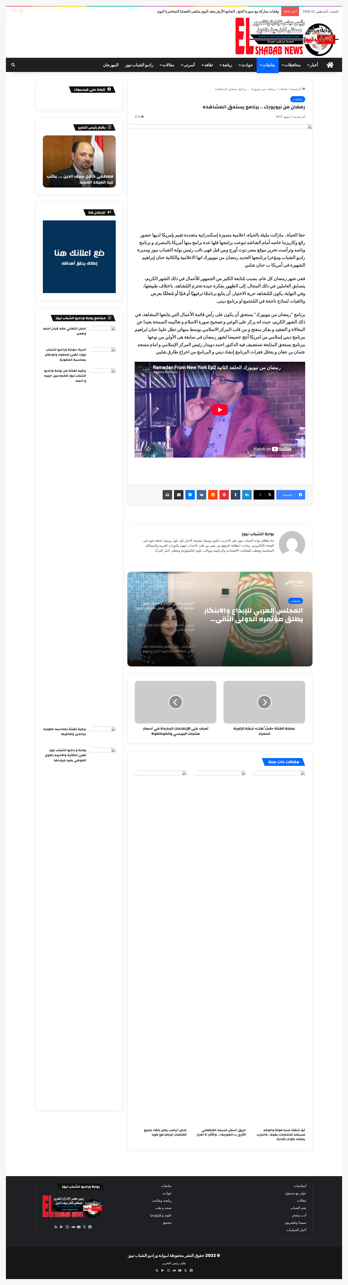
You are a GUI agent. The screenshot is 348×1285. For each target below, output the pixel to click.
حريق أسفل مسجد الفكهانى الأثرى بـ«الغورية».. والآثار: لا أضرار (221, 1132)
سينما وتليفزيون (295, 1222)
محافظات (293, 64)
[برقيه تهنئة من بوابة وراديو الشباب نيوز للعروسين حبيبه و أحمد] (103, 545)
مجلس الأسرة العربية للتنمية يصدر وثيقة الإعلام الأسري (256, 614)
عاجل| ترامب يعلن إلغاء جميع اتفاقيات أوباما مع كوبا (165, 1132)
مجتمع (167, 1222)
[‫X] (84, 1227)
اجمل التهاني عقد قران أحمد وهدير (64, 331)
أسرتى (189, 64)
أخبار (314, 64)
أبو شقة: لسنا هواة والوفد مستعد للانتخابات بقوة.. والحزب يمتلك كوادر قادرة (281, 1134)
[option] (219, 619)
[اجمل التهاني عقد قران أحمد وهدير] (103, 335)
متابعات (269, 64)
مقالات (168, 64)
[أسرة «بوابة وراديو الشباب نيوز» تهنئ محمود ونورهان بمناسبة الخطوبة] (103, 356)
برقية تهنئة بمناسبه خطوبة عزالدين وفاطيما (64, 731)
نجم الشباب (298, 1208)
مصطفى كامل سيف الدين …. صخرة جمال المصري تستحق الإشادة (80, 179)
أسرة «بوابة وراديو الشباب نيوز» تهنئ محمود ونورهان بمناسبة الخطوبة (65, 355)
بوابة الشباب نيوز (258, 534)
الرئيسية (296, 89)
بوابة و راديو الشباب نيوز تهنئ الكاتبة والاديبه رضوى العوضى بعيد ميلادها (65, 755)
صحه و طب (163, 1208)
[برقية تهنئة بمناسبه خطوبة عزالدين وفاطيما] (103, 735)
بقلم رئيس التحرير (174, 1263)
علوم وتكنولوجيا (161, 1215)
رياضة (227, 64)
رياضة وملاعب (162, 1200)
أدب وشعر (299, 1215)
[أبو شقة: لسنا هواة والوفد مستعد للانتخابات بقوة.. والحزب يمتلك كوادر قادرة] (279, 948)
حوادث (247, 64)
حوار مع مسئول (295, 1193)
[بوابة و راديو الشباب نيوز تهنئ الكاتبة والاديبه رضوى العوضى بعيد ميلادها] (103, 925)
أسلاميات (300, 1186)
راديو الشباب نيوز (139, 64)
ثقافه (208, 64)
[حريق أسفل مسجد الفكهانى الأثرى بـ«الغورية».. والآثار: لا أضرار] (220, 948)
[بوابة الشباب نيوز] (286, 37)
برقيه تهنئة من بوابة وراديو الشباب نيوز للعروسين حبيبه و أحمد (65, 376)
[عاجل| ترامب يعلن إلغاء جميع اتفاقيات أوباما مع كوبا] (161, 948)
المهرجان (111, 64)
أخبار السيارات (296, 1230)
